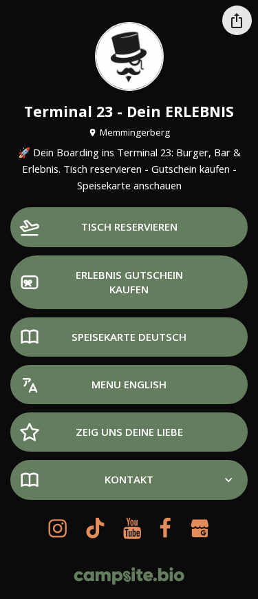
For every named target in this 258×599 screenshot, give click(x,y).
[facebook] (165, 529)
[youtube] (132, 529)
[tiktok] (95, 529)
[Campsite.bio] (129, 576)
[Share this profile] (237, 20)
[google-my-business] (199, 529)
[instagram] (57, 529)
